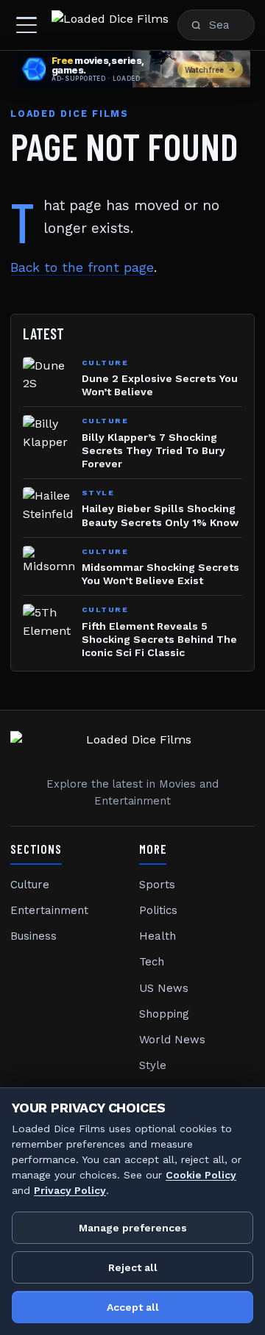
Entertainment (49, 910)
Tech (151, 961)
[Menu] (26, 25)
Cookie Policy (201, 1175)
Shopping (164, 1014)
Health (157, 936)
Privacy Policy (70, 1190)
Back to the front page (82, 267)
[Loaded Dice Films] (110, 25)
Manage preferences (133, 1228)
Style (152, 1065)
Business (33, 936)
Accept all (133, 1307)
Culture (29, 884)
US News (163, 988)
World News (172, 1039)
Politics (158, 910)
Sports (157, 884)
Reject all (133, 1267)
